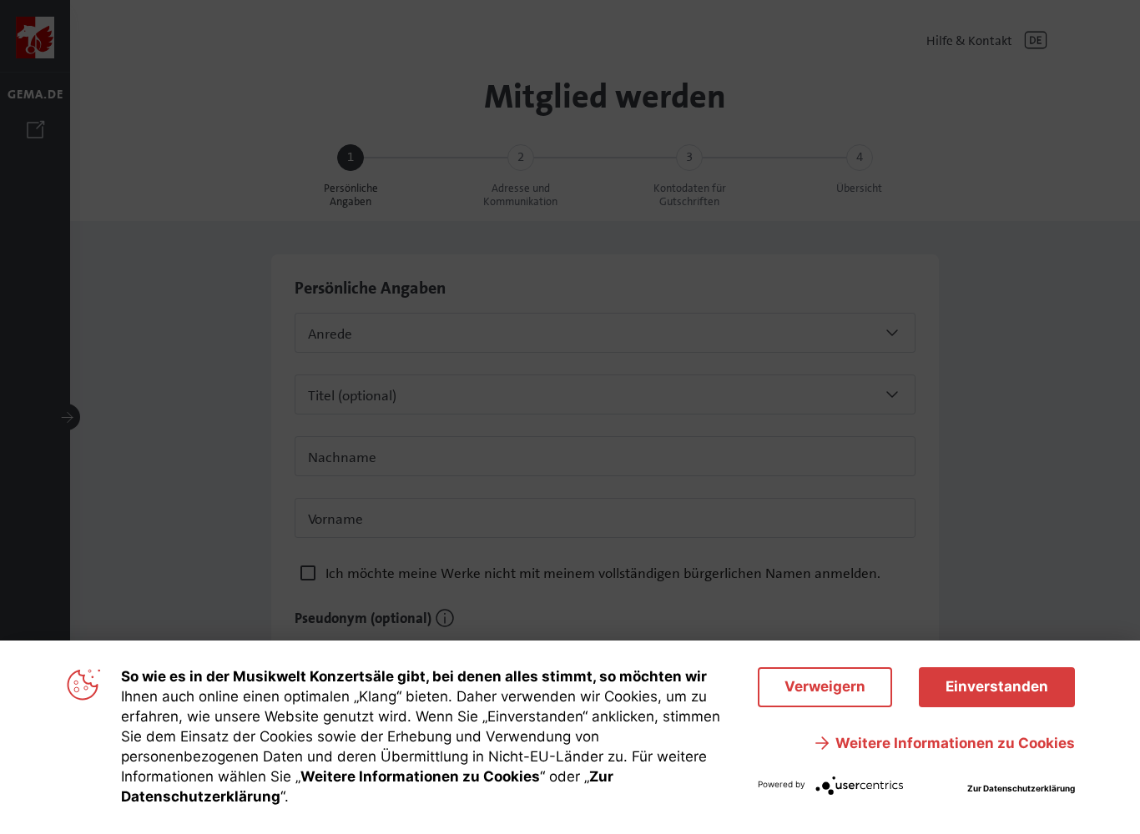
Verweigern (824, 686)
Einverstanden (997, 686)
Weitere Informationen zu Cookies (955, 743)
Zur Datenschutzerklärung (1021, 788)
